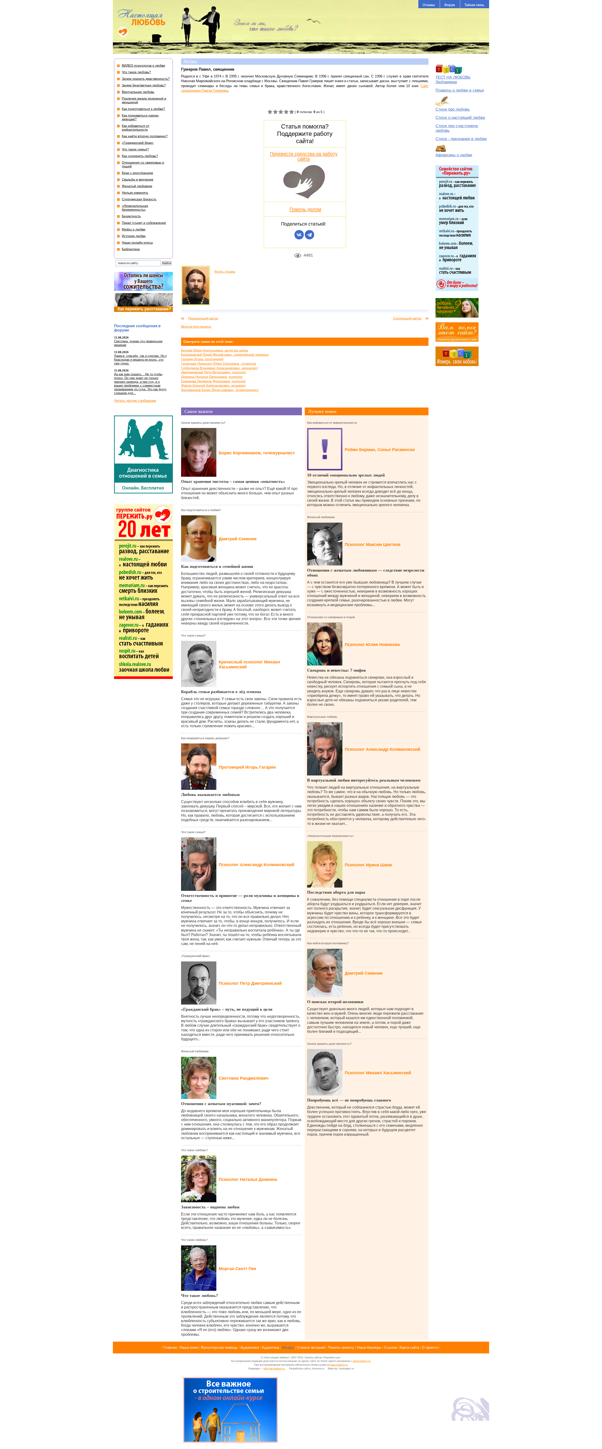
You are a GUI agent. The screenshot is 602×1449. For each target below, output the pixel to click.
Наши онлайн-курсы (137, 242)
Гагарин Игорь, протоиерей (202, 359)
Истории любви (134, 236)
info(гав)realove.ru (274, 1368)
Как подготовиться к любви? (201, 510)
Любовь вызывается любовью (210, 794)
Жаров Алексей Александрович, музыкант (213, 385)
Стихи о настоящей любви (460, 117)
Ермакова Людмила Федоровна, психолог (213, 381)
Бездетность (131, 216)
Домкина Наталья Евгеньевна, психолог (212, 377)
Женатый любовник (195, 1051)
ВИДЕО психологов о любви (143, 65)
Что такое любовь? (194, 1150)
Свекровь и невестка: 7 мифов (336, 670)
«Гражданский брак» (195, 956)
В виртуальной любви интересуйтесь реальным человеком (363, 780)
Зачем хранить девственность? (203, 422)
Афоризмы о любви (454, 155)
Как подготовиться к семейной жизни (217, 566)
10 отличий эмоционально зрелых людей (346, 475)
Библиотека (131, 249)
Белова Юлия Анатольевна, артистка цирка (214, 350)
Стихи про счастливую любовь (457, 128)
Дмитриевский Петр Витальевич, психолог (213, 372)
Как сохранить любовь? (140, 156)
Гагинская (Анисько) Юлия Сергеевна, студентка (218, 363)
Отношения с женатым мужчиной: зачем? (221, 1103)
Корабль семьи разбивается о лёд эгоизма (221, 691)
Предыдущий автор (203, 318)
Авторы (190, 61)
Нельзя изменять (135, 192)
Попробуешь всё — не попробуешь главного (349, 1100)
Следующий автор (407, 318)
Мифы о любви (133, 229)
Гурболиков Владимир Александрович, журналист (219, 368)
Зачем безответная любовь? (144, 85)
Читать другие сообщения (135, 401)
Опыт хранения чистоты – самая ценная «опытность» (233, 481)
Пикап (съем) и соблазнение (144, 223)
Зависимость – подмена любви (210, 1207)
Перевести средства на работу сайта (303, 156)
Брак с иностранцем (137, 173)
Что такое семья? (193, 635)
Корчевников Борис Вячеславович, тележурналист (220, 390)
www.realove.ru (361, 1361)
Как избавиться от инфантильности (332, 422)
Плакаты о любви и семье (460, 90)
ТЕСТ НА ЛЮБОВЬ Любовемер (453, 79)
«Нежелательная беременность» (330, 836)
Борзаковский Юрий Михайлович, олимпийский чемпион (225, 354)
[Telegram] (309, 234)
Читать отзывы (224, 271)
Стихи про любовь (453, 109)
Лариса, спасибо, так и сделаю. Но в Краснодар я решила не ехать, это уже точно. (140, 359)
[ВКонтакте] (299, 234)
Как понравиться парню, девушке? (205, 738)
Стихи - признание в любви (461, 139)
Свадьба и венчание (137, 179)
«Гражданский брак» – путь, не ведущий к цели (226, 1009)
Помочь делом (305, 209)
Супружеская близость (139, 199)
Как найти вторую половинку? (328, 943)
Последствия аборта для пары (336, 892)
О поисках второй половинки (335, 1001)
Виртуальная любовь (322, 716)
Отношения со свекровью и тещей (331, 617)
